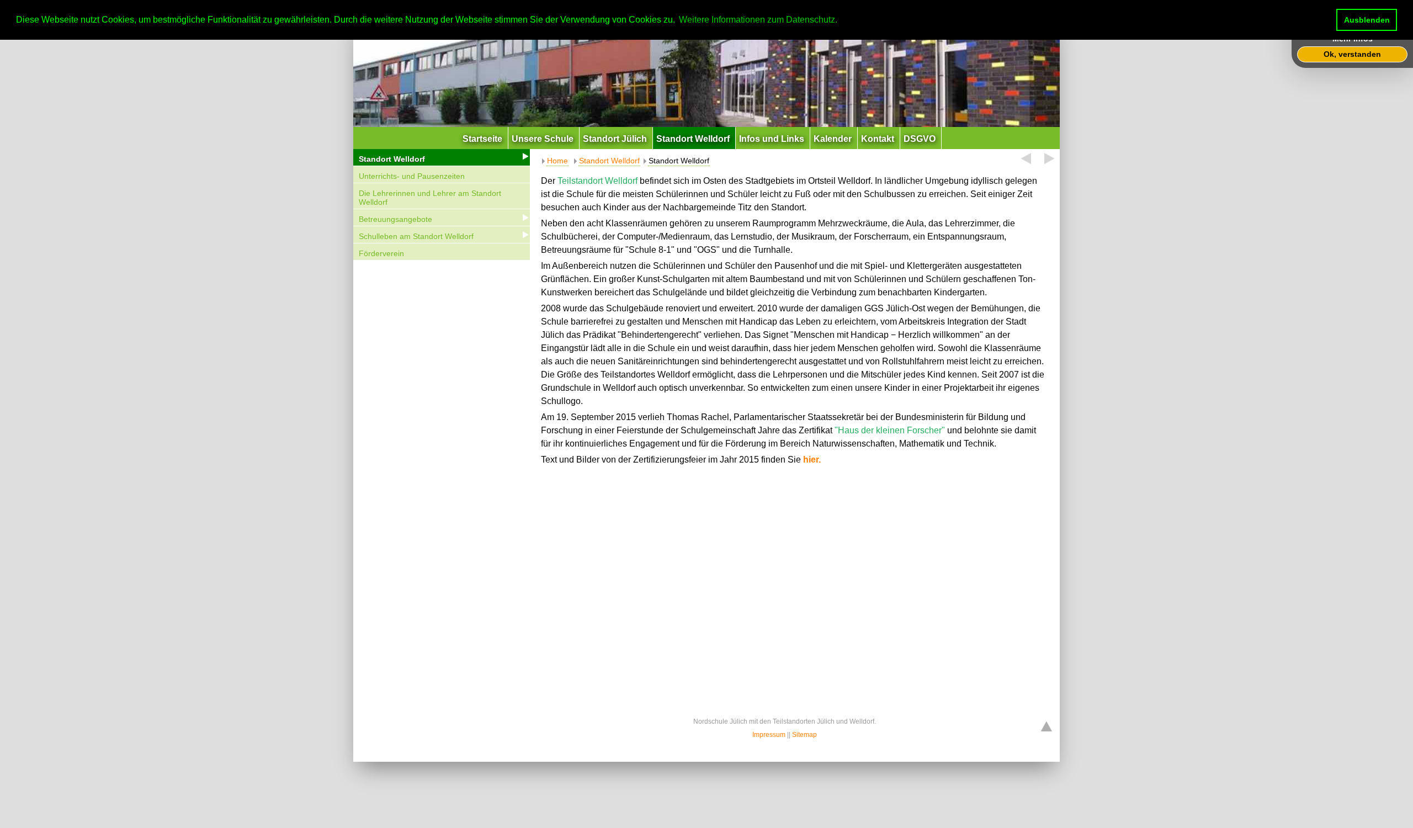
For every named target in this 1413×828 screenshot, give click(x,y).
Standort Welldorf (392, 159)
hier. (812, 459)
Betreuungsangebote (395, 219)
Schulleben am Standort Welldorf (416, 236)
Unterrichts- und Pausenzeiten (412, 176)
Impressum (768, 735)
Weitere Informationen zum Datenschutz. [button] (758, 19)
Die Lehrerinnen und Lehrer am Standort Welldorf (430, 198)
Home (557, 160)
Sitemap (804, 735)
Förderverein (381, 253)
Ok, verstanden (1352, 54)
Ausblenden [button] (1367, 19)
